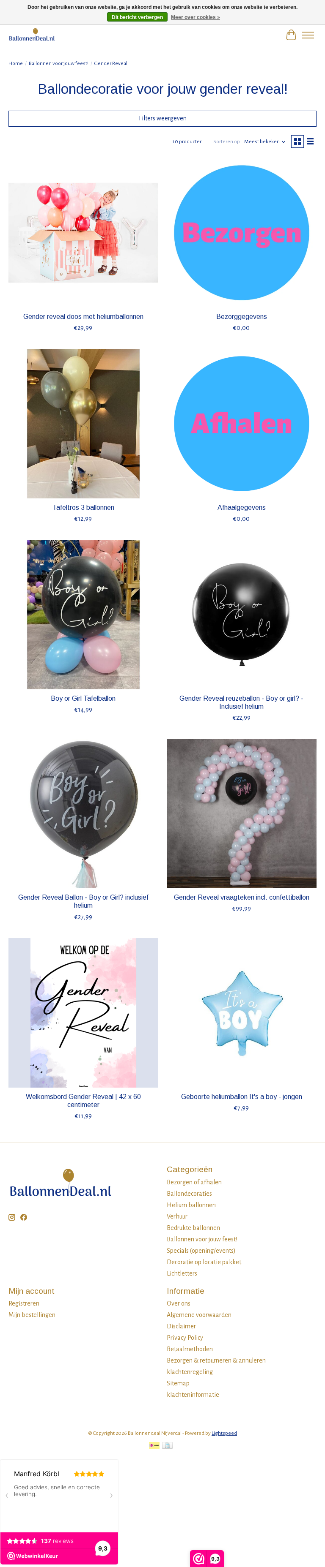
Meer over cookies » (195, 17)
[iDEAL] (154, 1446)
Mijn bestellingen (31, 1314)
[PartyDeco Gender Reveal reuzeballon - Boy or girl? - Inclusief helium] (242, 614)
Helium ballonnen (191, 1205)
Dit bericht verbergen (137, 17)
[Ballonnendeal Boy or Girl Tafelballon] (83, 614)
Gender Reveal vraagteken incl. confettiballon (241, 897)
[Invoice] (167, 1446)
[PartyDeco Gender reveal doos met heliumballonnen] (83, 232)
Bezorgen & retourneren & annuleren (216, 1360)
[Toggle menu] (308, 35)
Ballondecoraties (189, 1193)
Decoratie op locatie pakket (204, 1262)
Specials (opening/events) (201, 1250)
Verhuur (177, 1216)
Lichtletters (182, 1273)
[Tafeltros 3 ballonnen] (83, 423)
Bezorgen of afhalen (194, 1182)
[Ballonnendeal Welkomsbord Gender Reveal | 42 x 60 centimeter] (83, 1013)
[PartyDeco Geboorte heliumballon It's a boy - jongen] (242, 1013)
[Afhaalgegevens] (242, 423)
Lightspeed (224, 1433)
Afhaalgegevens (242, 507)
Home (15, 63)
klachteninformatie (193, 1394)
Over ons (178, 1303)
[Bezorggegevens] (242, 232)
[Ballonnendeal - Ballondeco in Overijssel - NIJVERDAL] (31, 35)
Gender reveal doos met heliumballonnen (83, 316)
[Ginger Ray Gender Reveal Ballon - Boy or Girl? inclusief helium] (83, 813)
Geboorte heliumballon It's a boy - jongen (241, 1096)
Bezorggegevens (241, 316)
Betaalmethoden (190, 1349)
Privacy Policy (185, 1337)
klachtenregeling (190, 1371)
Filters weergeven (163, 118)
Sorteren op (226, 141)
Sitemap (178, 1383)
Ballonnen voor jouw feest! (58, 63)
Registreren (23, 1303)
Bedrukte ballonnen (193, 1227)
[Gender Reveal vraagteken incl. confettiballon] (242, 813)
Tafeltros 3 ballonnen (83, 507)
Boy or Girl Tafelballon (83, 698)
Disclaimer (181, 1326)
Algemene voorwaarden (199, 1314)
